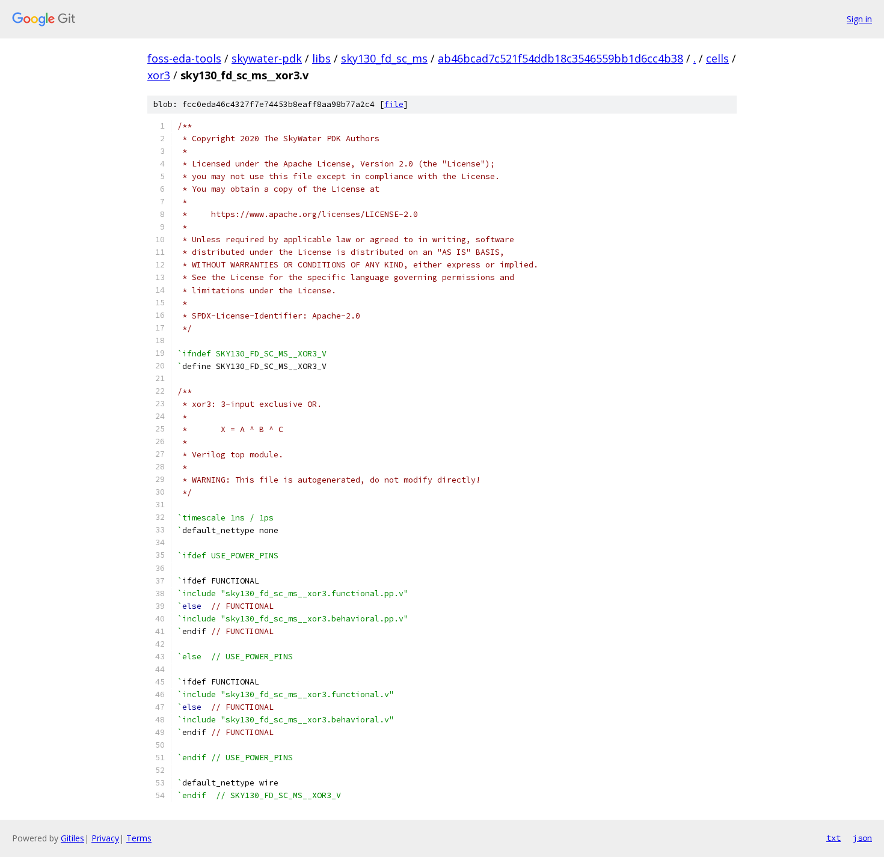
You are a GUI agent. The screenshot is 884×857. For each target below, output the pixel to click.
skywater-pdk (267, 58)
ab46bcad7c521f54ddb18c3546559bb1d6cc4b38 (560, 58)
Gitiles (72, 838)
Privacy (105, 838)
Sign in (859, 19)
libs (321, 58)
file (394, 104)
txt (833, 837)
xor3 (158, 75)
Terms (139, 838)
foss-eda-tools (184, 58)
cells (717, 58)
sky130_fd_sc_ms (384, 58)
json (862, 837)
